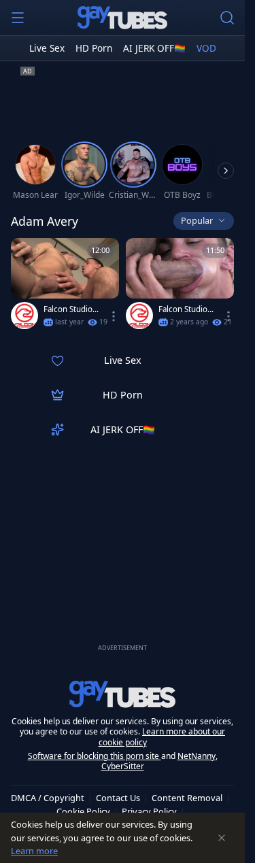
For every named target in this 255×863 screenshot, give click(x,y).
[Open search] (227, 17)
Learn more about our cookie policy (162, 737)
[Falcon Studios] (24, 315)
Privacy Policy (149, 811)
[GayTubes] (122, 17)
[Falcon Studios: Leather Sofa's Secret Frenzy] (65, 286)
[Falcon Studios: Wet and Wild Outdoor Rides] (180, 286)
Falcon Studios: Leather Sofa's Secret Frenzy (71, 309)
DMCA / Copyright (47, 798)
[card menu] (113, 316)
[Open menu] (17, 17)
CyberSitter (122, 766)
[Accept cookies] (221, 838)
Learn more (34, 851)
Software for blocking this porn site (94, 756)
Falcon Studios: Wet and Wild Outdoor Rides (186, 309)
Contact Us (118, 798)
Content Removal (187, 798)
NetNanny (196, 756)
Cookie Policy (83, 811)
